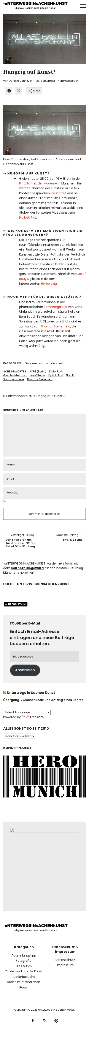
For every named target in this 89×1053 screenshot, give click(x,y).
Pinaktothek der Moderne (38, 183)
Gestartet (58, 193)
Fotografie (24, 960)
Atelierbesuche (24, 977)
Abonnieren (25, 670)
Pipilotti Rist (27, 217)
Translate (37, 717)
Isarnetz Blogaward (27, 568)
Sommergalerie (55, 307)
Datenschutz (65, 960)
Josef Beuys (37, 375)
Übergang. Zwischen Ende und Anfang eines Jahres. (43, 700)
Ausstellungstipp (23, 955)
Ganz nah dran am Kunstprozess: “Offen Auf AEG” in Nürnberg (20, 540)
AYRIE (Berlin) (37, 371)
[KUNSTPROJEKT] (44, 798)
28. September (45, 81)
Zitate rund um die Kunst (24, 971)
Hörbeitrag (49, 283)
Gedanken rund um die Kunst (44, 363)
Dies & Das (24, 966)
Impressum (65, 965)
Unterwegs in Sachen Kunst (31, 692)
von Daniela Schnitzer (17, 81)
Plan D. (70, 375)
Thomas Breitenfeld (55, 326)
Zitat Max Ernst (66, 537)
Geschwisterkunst (15, 375)
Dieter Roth (56, 371)
